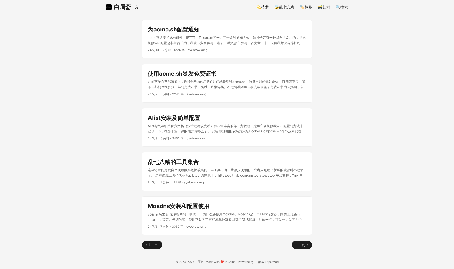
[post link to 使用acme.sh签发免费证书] (227, 83)
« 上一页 (152, 245)
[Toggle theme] (136, 7)
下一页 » (302, 245)
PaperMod (272, 262)
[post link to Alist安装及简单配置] (227, 127)
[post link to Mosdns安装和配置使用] (227, 216)
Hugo (258, 262)
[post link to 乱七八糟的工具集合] (227, 171)
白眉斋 (122, 7)
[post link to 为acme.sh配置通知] (227, 39)
